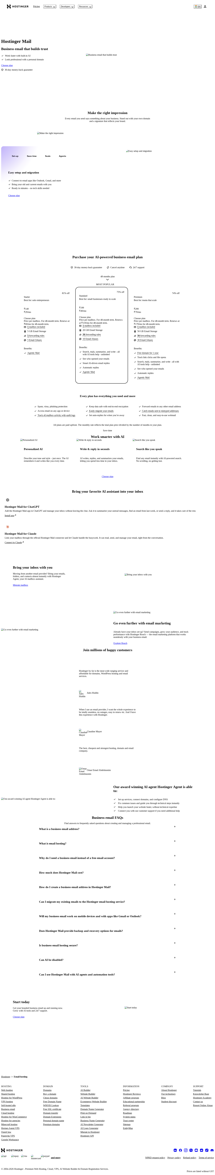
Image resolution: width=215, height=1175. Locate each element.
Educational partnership (134, 1101)
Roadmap (127, 1113)
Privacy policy (174, 1157)
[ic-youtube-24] (196, 1150)
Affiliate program (131, 1098)
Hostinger (5, 1076)
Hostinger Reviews (132, 1094)
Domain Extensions (52, 1117)
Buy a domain (49, 1094)
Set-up (15, 156)
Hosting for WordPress (11, 1098)
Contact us (198, 1101)
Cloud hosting (7, 1113)
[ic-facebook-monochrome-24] (180, 1150)
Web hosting (7, 1090)
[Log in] (205, 6)
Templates (85, 1105)
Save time (32, 156)
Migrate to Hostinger (90, 1132)
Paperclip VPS (8, 1136)
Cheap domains (50, 1098)
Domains (47, 1090)
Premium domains (51, 1124)
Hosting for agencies (10, 1120)
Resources (83, 6)
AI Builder (85, 1090)
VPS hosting (7, 1101)
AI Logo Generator (89, 1128)
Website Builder (87, 1094)
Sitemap (126, 1124)
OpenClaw (6, 1132)
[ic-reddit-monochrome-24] (201, 1150)
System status (129, 1117)
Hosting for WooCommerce (14, 1117)
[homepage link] (18, 6)
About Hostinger (169, 1090)
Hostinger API (87, 1136)
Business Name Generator (92, 1120)
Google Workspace (10, 1139)
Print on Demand (88, 1113)
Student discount (169, 1101)
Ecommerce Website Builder (93, 1101)
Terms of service (206, 1157)
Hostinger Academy (202, 1098)
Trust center (128, 1120)
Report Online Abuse (203, 1105)
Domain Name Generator (92, 1109)
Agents (62, 156)
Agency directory (131, 1109)
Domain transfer (50, 1113)
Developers (65, 6)
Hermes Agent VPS (10, 1128)
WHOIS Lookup (51, 1105)
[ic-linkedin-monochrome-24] (175, 1150)
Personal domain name (53, 1120)
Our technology (168, 1094)
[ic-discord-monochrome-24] (212, 1150)
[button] (107, 829)
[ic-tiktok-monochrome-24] (207, 1150)
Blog (163, 1098)
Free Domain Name (52, 1101)
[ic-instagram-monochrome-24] (186, 1150)
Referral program (131, 1105)
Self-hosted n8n (8, 1105)
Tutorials (197, 1090)
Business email (8, 1109)
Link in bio (85, 1117)
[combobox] (107, 278)
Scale (47, 156)
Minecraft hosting (9, 1124)
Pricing (36, 6)
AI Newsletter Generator (91, 1124)
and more (55, 1157)
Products (48, 6)
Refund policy (189, 1157)
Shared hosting (8, 1094)
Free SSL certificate (52, 1109)
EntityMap (128, 1128)
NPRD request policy (155, 1157)
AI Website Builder (89, 1098)
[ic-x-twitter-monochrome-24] (191, 1150)
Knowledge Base (201, 1094)
